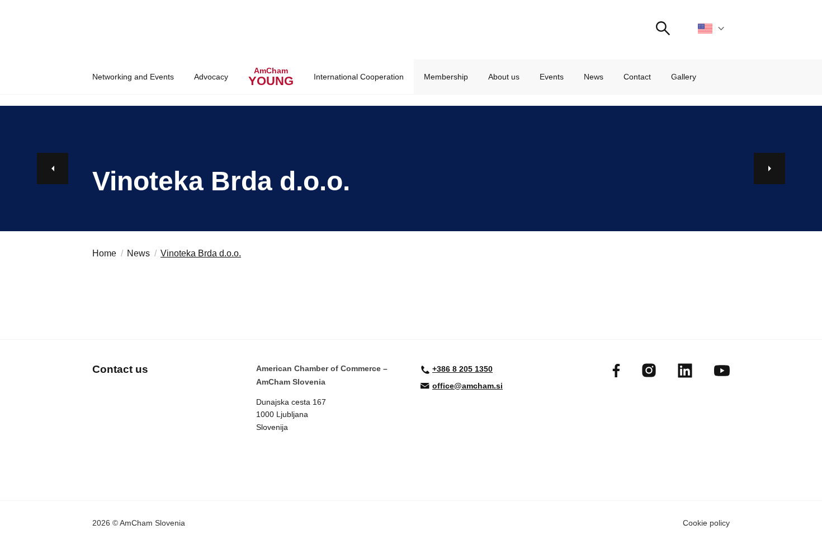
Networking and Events (133, 76)
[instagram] (649, 370)
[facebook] (616, 370)
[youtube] (722, 370)
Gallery (683, 76)
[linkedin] (685, 370)
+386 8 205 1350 (462, 368)
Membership (446, 76)
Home (104, 253)
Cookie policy (706, 522)
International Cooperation (359, 76)
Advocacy (211, 76)
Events (552, 76)
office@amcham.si (467, 385)
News (593, 76)
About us (503, 76)
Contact (637, 76)
